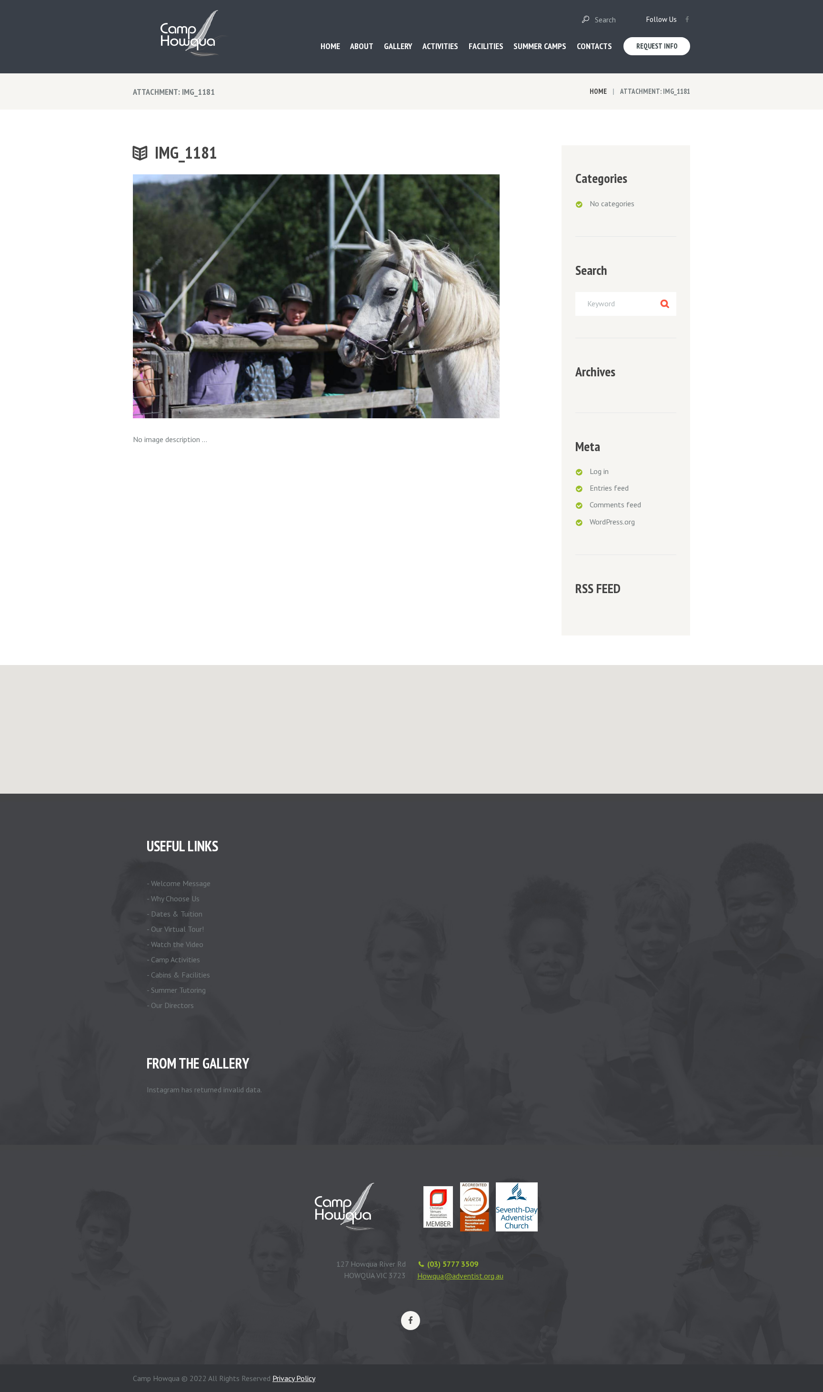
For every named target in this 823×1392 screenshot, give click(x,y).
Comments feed (615, 504)
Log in (599, 471)
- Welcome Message (179, 883)
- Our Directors (170, 1005)
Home (598, 91)
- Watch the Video (175, 944)
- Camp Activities (173, 959)
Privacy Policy (293, 1378)
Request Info (657, 45)
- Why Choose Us (173, 898)
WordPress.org (612, 521)
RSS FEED (598, 588)
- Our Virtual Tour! (175, 929)
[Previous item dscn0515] (224, 296)
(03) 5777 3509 (452, 1264)
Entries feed (609, 488)
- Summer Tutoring (176, 990)
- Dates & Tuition (174, 913)
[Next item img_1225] (408, 296)
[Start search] (585, 19)
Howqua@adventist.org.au (460, 1276)
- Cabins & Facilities (178, 974)
